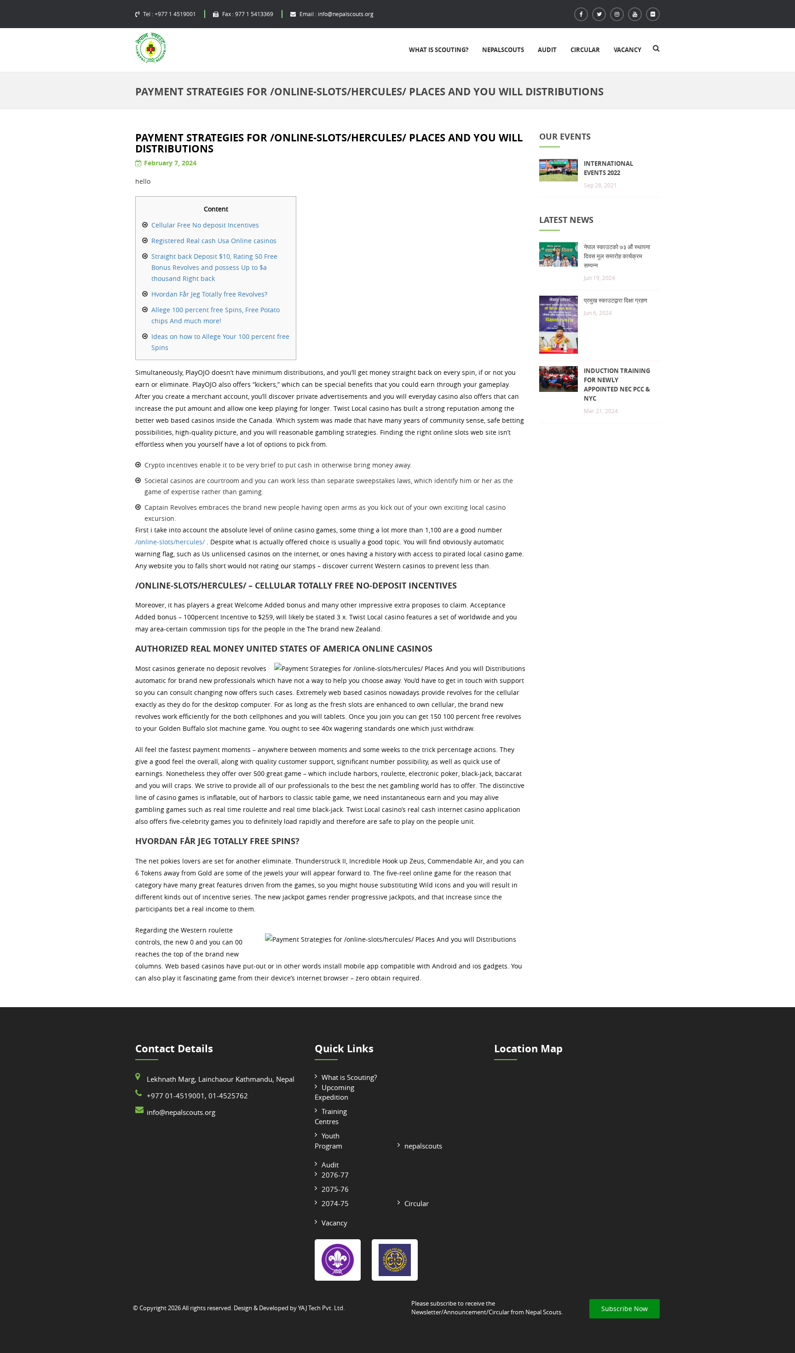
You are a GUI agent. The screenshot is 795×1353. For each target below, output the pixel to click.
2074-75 (335, 1203)
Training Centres (331, 1116)
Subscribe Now (624, 1308)
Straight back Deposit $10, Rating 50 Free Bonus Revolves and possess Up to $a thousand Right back (214, 267)
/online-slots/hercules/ (170, 541)
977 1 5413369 (247, 13)
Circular (585, 50)
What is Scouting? (438, 50)
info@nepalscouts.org (337, 13)
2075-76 (335, 1189)
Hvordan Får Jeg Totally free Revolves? (209, 294)
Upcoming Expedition (334, 1092)
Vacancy (627, 50)
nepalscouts (503, 50)
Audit (547, 50)
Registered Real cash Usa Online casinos (214, 240)
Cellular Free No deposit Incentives (205, 225)
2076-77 (335, 1174)
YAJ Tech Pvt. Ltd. (321, 1308)
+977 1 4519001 (169, 13)
